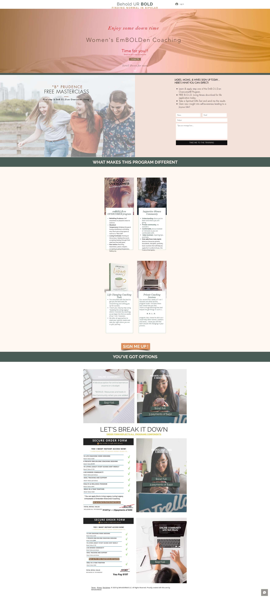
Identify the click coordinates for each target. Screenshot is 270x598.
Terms (93, 588)
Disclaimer (106, 588)
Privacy (99, 588)
